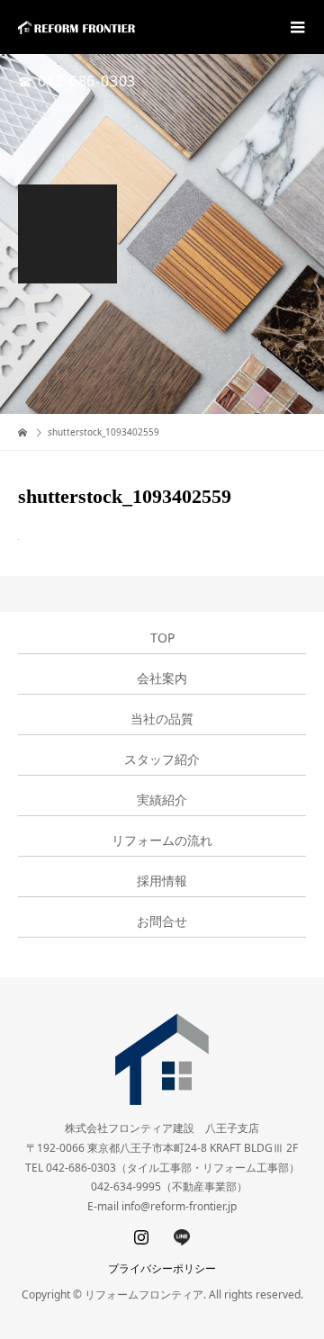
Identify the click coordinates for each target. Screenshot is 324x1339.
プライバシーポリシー (162, 1268)
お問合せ (162, 921)
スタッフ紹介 (162, 759)
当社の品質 (162, 719)
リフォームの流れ (162, 840)
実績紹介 (162, 800)
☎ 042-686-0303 (77, 81)
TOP (162, 638)
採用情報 (162, 881)
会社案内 (162, 678)
